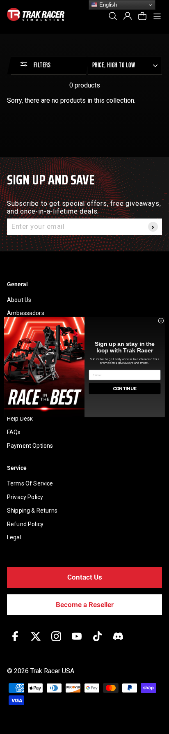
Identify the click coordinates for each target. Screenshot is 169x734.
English (107, 5)
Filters (41, 65)
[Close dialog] (161, 320)
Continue (125, 388)
